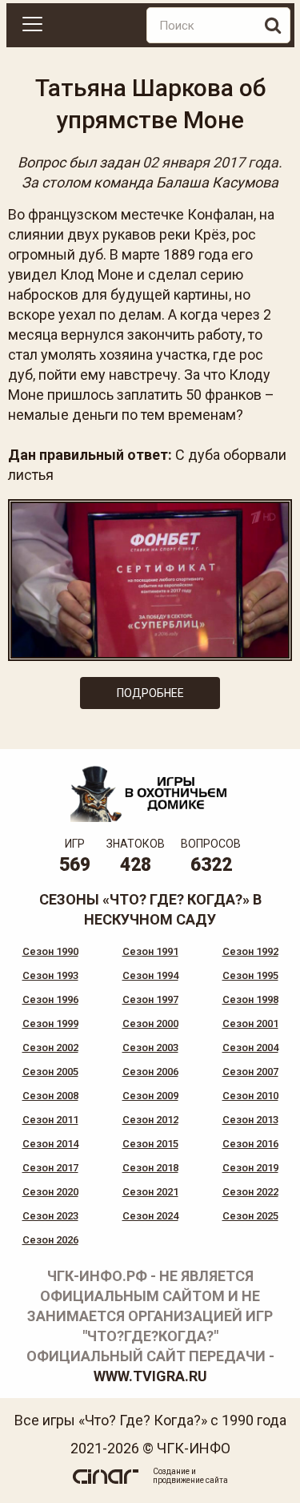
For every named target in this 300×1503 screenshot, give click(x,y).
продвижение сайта (190, 1480)
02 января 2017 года (210, 162)
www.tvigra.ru (150, 1376)
